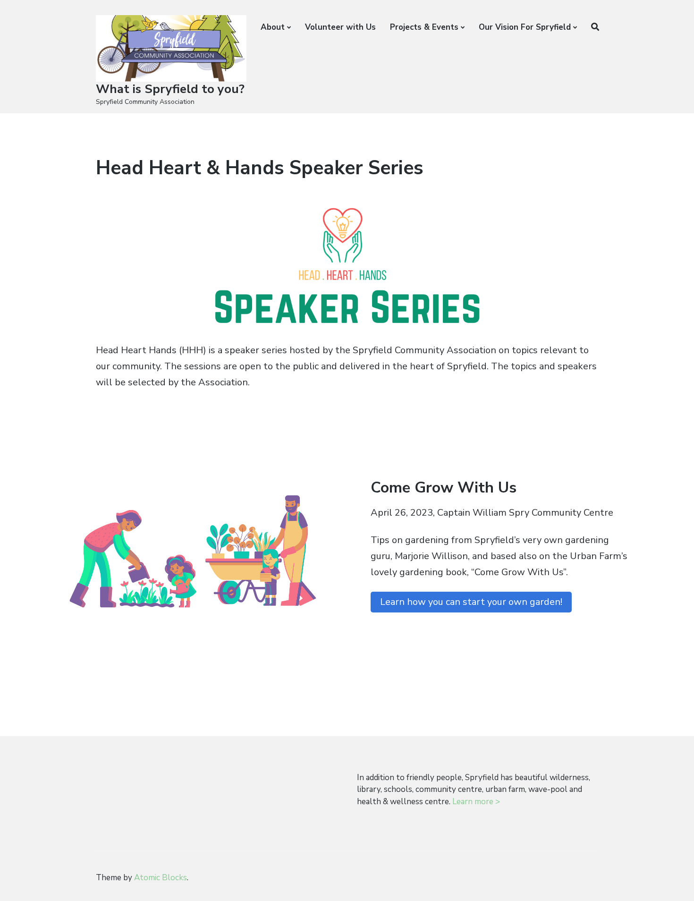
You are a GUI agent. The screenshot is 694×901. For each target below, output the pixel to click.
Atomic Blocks (160, 877)
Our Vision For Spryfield (525, 27)
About (273, 27)
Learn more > (476, 801)
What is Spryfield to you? (170, 89)
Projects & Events (424, 27)
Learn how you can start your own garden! (471, 601)
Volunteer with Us (340, 27)
